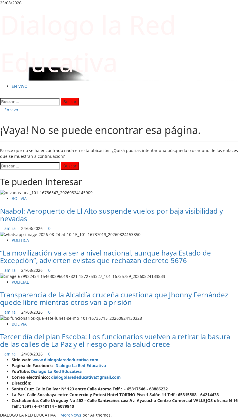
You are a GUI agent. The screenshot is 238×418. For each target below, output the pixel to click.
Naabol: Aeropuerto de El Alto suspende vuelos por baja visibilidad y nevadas (111, 214)
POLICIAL (20, 282)
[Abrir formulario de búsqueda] (1, 95)
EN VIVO (20, 86)
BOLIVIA (19, 198)
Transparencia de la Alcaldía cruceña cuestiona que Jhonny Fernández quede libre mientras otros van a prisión (114, 298)
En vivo (10, 109)
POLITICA (20, 240)
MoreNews (70, 415)
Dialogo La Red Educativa (80, 365)
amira (10, 228)
